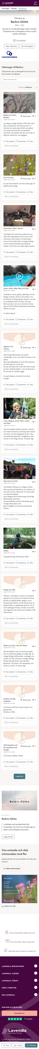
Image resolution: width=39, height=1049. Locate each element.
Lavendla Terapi (10, 980)
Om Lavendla (8, 995)
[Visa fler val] (35, 141)
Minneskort (23, 8)
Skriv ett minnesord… (10, 79)
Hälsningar (5, 8)
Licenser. (16, 1041)
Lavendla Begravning (13, 966)
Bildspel (14, 8)
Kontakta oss (20, 1013)
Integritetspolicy (7, 1041)
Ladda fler (19, 776)
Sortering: (22, 87)
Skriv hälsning (11, 46)
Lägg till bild (8, 837)
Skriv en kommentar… (12, 146)
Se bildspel (21, 40)
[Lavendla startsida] (8, 3)
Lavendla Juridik (10, 973)
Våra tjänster (9, 988)
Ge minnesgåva (27, 46)
